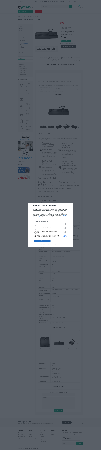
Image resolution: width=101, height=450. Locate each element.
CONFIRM (42, 240)
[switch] (65, 224)
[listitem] (50, 221)
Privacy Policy (57, 244)
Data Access (50, 244)
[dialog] (50, 225)
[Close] (71, 205)
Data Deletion (43, 244)
